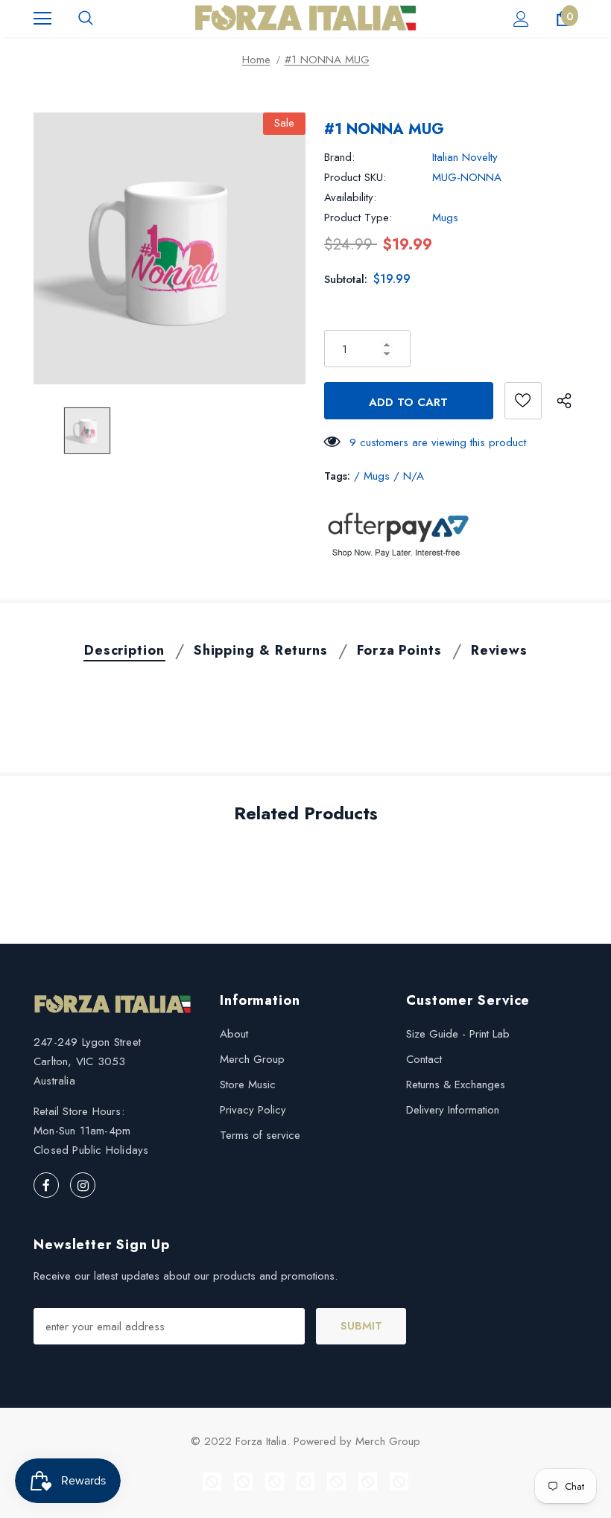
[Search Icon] (85, 18)
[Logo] (305, 18)
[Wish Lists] (523, 400)
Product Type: (358, 217)
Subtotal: (345, 279)
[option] (170, 248)
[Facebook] (46, 1185)
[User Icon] (521, 19)
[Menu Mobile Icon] (42, 19)
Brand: (339, 157)
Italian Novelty (465, 157)
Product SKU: (355, 177)
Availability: (350, 197)
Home (256, 59)
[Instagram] (82, 1185)
